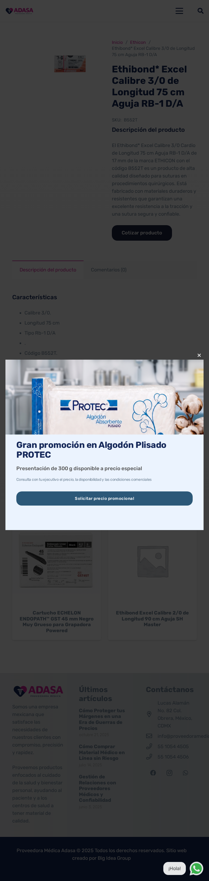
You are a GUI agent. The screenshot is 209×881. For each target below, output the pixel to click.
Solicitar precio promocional (104, 498)
